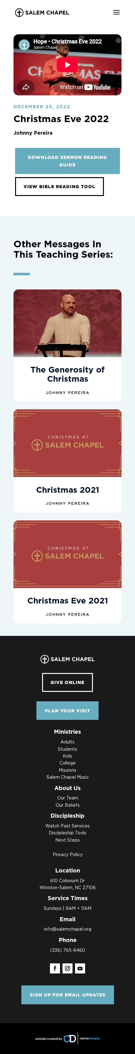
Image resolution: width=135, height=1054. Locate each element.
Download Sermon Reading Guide (67, 161)
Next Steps (67, 840)
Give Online (67, 682)
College (67, 763)
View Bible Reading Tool (59, 186)
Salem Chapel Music (67, 777)
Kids (67, 756)
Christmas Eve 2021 (67, 601)
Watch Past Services (67, 826)
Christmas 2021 (67, 490)
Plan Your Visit (67, 710)
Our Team (67, 798)
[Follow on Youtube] (80, 968)
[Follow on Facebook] (55, 968)
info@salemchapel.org (67, 929)
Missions (67, 770)
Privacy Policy (68, 855)
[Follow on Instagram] (67, 968)
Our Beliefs (68, 805)
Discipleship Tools (67, 833)
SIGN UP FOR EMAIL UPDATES (67, 994)
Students (67, 749)
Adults (67, 742)
